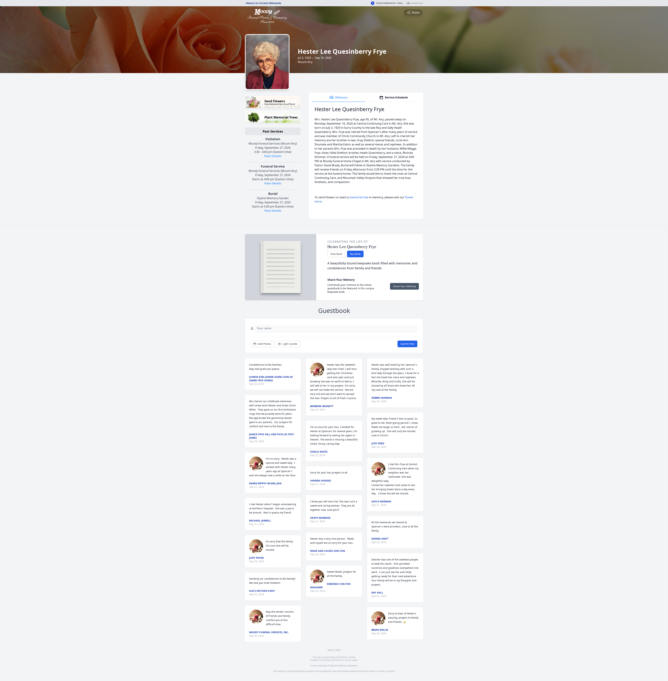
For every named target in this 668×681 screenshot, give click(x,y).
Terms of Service (343, 660)
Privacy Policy (324, 660)
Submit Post (407, 343)
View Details (272, 156)
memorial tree (358, 197)
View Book (336, 254)
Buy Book (355, 254)
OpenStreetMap (337, 665)
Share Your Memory (404, 286)
